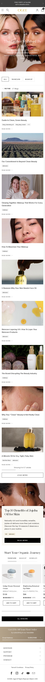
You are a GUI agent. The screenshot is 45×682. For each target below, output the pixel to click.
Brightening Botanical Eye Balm (31, 587)
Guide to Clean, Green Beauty (14, 120)
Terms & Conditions (17, 667)
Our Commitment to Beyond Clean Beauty (19, 161)
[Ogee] (22, 10)
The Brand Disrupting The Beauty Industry (19, 373)
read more (22, 540)
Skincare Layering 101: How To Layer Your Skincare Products (19, 330)
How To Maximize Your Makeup (15, 247)
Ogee (14, 679)
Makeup (29, 79)
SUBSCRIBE (32, 638)
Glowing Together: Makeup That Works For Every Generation (22, 204)
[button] (2, 3)
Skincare (16, 79)
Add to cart (11, 603)
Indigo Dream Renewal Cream (11, 587)
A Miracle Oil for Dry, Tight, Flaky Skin (17, 456)
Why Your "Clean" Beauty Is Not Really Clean (20, 415)
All (5, 79)
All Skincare (22, 619)
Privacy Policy (29, 667)
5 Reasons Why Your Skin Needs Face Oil (19, 288)
